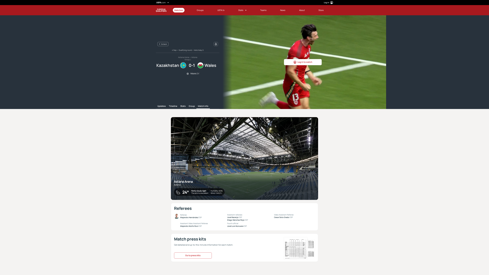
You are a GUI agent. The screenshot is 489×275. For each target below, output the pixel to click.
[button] (242, 10)
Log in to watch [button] (304, 62)
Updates (161, 106)
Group (192, 106)
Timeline (173, 106)
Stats (183, 106)
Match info (203, 106)
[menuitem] (182, 10)
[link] (179, 10)
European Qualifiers (161, 10)
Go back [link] (164, 44)
